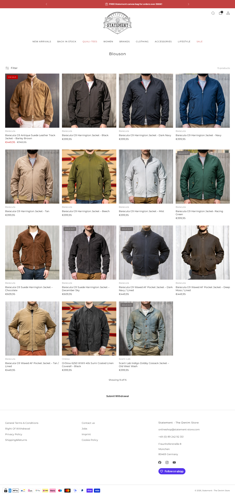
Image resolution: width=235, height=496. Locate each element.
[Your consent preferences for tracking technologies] (6, 490)
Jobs (84, 428)
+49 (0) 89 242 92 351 (171, 436)
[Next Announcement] (188, 4)
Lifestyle (184, 41)
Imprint (86, 434)
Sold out (202, 197)
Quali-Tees (90, 41)
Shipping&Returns (16, 440)
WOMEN (108, 41)
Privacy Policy (13, 434)
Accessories (163, 41)
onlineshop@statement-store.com (179, 429)
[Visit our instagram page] (167, 462)
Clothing (142, 41)
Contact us (88, 423)
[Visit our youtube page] (174, 462)
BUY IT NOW (32, 121)
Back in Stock (66, 41)
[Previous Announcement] (46, 4)
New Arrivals (42, 41)
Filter (14, 67)
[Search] (213, 13)
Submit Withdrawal (117, 396)
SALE (200, 41)
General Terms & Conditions (21, 423)
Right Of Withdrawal (17, 428)
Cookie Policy (90, 440)
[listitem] (117, 4)
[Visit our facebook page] (159, 462)
